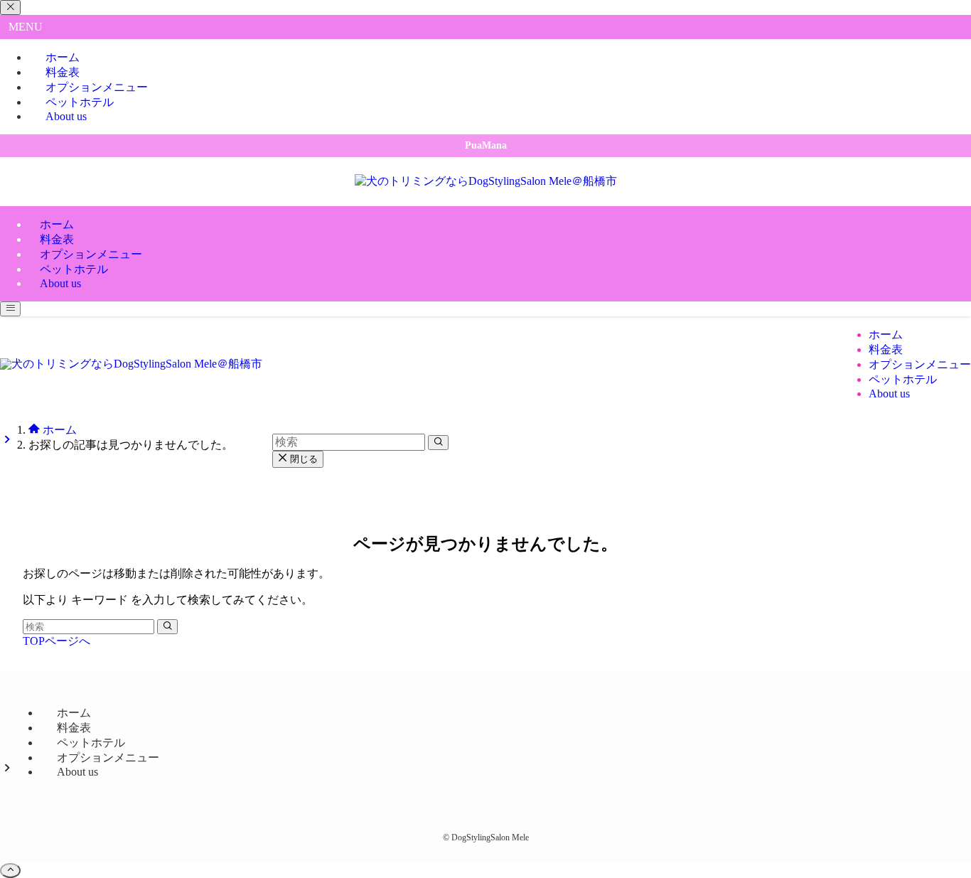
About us (66, 116)
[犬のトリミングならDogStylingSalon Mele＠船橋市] (486, 181)
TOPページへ (56, 641)
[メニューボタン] (10, 308)
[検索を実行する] (167, 626)
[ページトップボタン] (10, 870)
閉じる (302, 459)
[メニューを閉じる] (10, 7)
